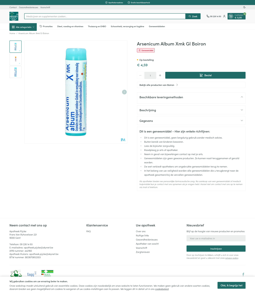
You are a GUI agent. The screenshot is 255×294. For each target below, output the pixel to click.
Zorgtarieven (143, 251)
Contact (13, 7)
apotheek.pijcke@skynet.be (38, 247)
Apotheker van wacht (147, 243)
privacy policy (231, 257)
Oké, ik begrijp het (231, 285)
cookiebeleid (162, 288)
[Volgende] (124, 92)
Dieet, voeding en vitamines (70, 26)
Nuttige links (142, 235)
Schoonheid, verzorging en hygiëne (127, 26)
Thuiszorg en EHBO (97, 26)
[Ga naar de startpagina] (13, 16)
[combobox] (105, 16)
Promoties (48, 26)
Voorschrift (45, 7)
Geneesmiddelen (157, 26)
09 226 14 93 (26, 244)
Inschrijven (216, 248)
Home (12, 33)
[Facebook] (243, 274)
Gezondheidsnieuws (28, 7)
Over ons (141, 231)
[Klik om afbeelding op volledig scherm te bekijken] (76, 92)
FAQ (88, 231)
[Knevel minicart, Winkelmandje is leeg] (230, 16)
